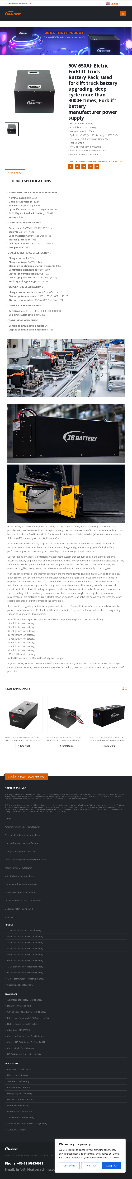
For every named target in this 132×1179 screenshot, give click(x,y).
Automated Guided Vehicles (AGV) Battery (27, 1123)
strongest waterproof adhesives (20, 851)
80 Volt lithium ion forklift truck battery (25, 954)
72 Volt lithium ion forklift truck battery (25, 966)
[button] (123, 689)
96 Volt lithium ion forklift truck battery (25, 972)
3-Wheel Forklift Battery (18, 1081)
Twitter (77, 166)
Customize (69, 1165)
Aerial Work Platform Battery (20, 1117)
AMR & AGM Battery (16, 1129)
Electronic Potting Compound (19, 909)
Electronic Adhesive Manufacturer (21, 884)
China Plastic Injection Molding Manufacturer (26, 859)
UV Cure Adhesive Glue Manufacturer (23, 900)
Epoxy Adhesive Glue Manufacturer (22, 843)
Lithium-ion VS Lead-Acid (19, 1005)
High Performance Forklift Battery (23, 1024)
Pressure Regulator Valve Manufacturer (24, 835)
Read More (25, 746)
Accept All (111, 1165)
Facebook (70, 166)
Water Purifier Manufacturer (18, 868)
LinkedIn (83, 166)
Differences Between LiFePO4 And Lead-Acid (28, 1018)
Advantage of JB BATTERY (19, 1030)
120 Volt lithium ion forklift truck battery (25, 978)
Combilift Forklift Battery (18, 1087)
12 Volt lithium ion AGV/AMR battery (24, 930)
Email (96, 166)
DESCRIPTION (15, 173)
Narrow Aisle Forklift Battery (20, 1099)
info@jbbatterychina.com (19, 3)
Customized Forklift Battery (20, 985)
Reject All (91, 1165)
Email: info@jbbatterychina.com (32, 1169)
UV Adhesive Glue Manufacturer (20, 892)
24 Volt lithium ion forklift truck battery (25, 942)
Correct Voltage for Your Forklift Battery (25, 1036)
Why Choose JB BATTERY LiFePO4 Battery (26, 1012)
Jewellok (9, 917)
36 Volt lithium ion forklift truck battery (25, 936)
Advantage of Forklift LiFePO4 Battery (24, 999)
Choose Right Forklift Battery (20, 1048)
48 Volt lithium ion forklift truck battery (25, 948)
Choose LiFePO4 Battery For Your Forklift (26, 1042)
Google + (90, 166)
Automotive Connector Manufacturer (22, 827)
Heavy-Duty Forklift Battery (19, 1093)
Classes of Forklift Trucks (19, 1069)
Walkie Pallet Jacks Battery (19, 1111)
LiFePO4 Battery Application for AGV (24, 1054)
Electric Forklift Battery (17, 1075)
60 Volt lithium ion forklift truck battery (101, 161)
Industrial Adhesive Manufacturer (21, 876)
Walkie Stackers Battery (18, 1105)
